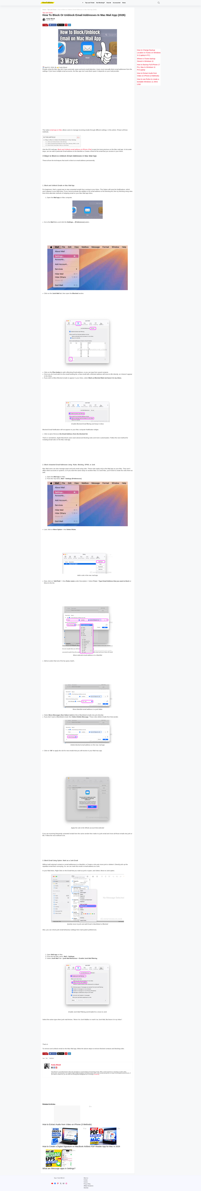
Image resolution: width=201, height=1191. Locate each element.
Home (44, 9)
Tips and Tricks (89, 2)
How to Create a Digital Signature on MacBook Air (64, 1146)
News (124, 2)
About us (86, 1178)
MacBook (51, 1058)
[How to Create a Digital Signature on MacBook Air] (64, 1128)
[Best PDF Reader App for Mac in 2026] (103, 1128)
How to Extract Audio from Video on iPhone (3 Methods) (67, 1124)
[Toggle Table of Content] (77, 137)
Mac (47, 1058)
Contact (86, 1180)
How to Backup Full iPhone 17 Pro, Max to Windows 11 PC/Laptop (148, 67)
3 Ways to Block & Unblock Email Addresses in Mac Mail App (60, 140)
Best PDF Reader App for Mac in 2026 (103, 1146)
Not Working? (100, 2)
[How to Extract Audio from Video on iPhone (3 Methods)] (67, 1106)
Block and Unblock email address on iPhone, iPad (74, 149)
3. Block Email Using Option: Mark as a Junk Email (58, 145)
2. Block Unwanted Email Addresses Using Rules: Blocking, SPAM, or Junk (63, 143)
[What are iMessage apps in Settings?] (59, 1150)
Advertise (86, 1187)
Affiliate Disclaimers (88, 1185)
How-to (109, 2)
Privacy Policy (87, 1183)
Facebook (96, 1074)
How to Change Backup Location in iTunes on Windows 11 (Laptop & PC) (149, 52)
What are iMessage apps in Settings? (58, 1168)
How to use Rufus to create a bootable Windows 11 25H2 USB (148, 81)
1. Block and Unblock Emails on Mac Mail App (57, 141)
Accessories (116, 2)
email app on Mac (56, 130)
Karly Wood (50, 19)
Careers (86, 1182)
